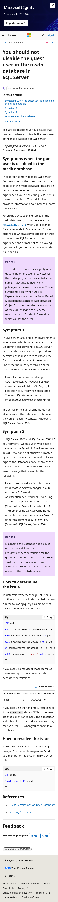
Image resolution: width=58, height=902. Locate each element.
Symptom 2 (11, 112)
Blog (46, 883)
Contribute (8, 888)
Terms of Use (43, 892)
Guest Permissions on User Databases (32, 805)
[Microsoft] (29, 35)
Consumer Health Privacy (16, 892)
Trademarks (9, 897)
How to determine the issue (20, 116)
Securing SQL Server (21, 812)
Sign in (51, 35)
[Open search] (43, 35)
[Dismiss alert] (52, 5)
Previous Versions (30, 883)
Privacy (22, 888)
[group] (29, 642)
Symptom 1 (11, 107)
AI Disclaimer (10, 883)
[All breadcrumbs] (5, 42)
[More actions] (52, 42)
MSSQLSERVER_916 (14, 225)
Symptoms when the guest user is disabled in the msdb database (30, 102)
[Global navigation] (3, 35)
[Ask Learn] (47, 42)
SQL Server (17, 42)
